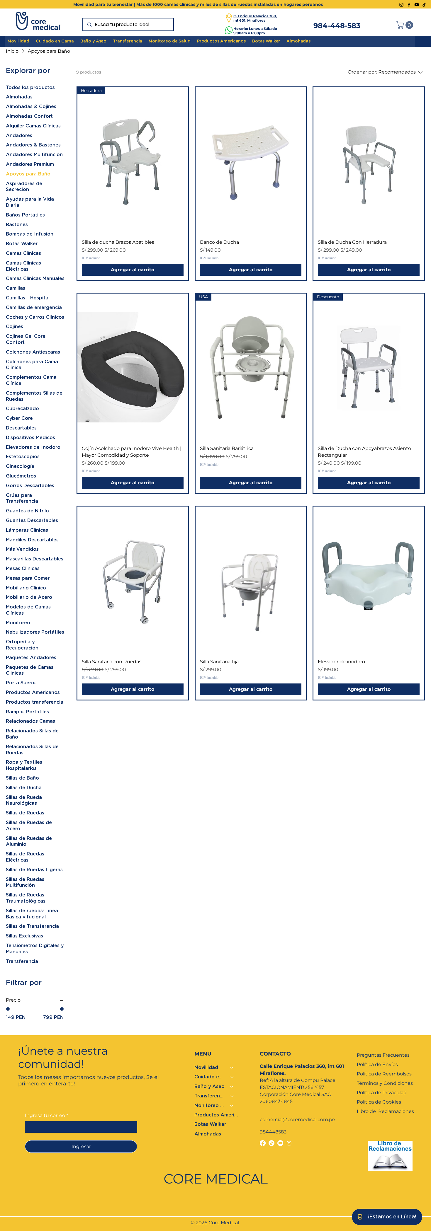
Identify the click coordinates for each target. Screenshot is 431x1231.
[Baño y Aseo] (232, 1086)
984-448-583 (336, 25)
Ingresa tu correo (46, 1115)
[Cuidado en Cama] (232, 1077)
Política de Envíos (378, 1064)
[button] (405, 25)
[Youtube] (280, 1143)
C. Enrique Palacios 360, (255, 16)
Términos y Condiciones (385, 1083)
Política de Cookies (379, 1102)
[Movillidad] (232, 1067)
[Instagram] (401, 4)
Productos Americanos (216, 1115)
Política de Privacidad (382, 1092)
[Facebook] (409, 4)
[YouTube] (416, 4)
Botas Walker (210, 1124)
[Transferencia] (232, 1096)
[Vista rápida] (251, 160)
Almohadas (207, 1134)
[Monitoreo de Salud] (232, 1105)
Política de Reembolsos (384, 1074)
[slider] (7, 1008)
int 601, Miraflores (249, 20)
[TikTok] (424, 4)
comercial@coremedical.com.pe (297, 1119)
